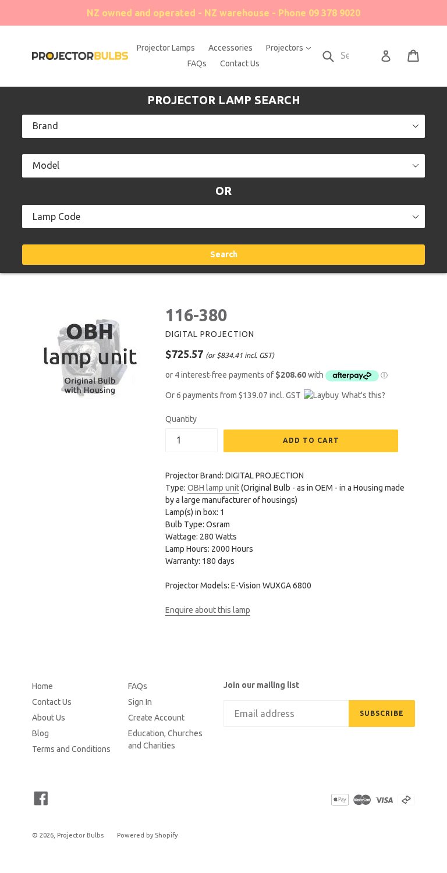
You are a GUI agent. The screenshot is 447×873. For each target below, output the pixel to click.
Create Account (156, 717)
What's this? (363, 395)
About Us (48, 717)
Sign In (140, 702)
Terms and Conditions (71, 749)
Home (42, 686)
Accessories (230, 47)
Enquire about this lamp (207, 610)
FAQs (197, 63)
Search (223, 254)
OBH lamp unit (213, 487)
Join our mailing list (261, 685)
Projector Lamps (166, 47)
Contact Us (240, 63)
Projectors (291, 47)
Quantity (181, 419)
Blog (40, 733)
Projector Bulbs (80, 835)
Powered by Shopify (147, 835)
